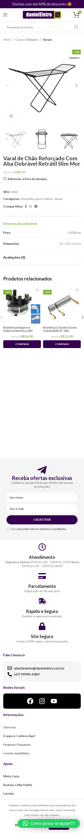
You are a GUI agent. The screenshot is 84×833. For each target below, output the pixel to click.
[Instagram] (42, 701)
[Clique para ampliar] (11, 116)
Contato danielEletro (16, 753)
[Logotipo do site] (42, 14)
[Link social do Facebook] (25, 206)
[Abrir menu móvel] (5, 14)
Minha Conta (11, 776)
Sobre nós (9, 727)
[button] (49, 823)
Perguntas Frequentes (17, 744)
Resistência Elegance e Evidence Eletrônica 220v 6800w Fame (18, 331)
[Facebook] (30, 701)
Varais (47, 39)
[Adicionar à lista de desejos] (37, 290)
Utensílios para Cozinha (36, 199)
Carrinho (8, 793)
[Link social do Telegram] (36, 206)
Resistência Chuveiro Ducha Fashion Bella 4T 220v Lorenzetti (60, 331)
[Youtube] (53, 701)
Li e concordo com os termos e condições (38, 529)
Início (7, 39)
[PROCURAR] (76, 27)
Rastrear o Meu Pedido (17, 785)
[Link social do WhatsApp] (30, 206)
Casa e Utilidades (26, 39)
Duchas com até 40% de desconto (39, 4)
